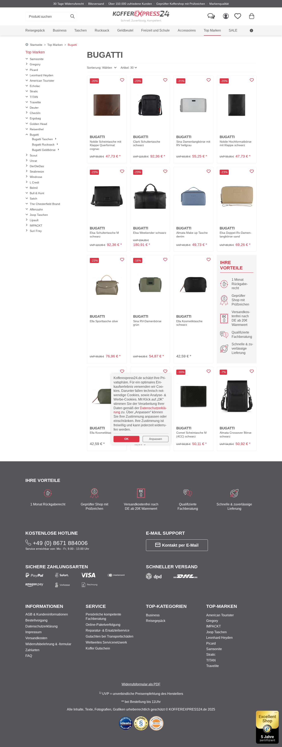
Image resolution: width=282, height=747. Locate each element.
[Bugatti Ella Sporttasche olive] (107, 284)
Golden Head (38, 124)
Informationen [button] (44, 606)
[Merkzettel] (239, 16)
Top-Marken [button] (221, 606)
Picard (34, 70)
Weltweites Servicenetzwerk (106, 642)
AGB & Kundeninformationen (230, 40)
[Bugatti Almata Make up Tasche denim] (193, 196)
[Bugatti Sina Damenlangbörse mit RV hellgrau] (193, 105)
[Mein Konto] (225, 16)
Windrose (36, 177)
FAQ (28, 656)
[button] (101, 67)
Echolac (35, 86)
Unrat (33, 160)
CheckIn (35, 113)
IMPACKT (36, 225)
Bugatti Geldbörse (44, 150)
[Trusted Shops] (267, 727)
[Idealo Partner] (125, 723)
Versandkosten (36, 638)
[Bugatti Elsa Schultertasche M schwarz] (107, 196)
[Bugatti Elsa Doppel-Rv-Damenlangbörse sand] (237, 196)
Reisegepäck (155, 620)
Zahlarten (32, 650)
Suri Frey (36, 231)
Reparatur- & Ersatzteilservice (107, 630)
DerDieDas (37, 166)
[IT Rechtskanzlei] (141, 723)
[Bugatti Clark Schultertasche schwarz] (150, 105)
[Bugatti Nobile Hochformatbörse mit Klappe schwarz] (237, 105)
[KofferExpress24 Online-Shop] (141, 16)
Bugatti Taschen (43, 139)
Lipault (34, 220)
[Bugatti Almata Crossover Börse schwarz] (237, 396)
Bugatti (34, 134)
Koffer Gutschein (98, 648)
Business (153, 615)
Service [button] (96, 606)
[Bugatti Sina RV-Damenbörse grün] (150, 284)
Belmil (34, 187)
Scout (33, 155)
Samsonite (37, 59)
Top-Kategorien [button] (166, 606)
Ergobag (35, 118)
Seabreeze (37, 171)
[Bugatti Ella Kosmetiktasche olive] (107, 396)
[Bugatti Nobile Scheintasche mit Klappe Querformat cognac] (107, 105)
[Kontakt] (211, 16)
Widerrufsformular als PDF (141, 684)
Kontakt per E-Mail (180, 545)
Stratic (34, 91)
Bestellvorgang (36, 620)
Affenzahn (36, 209)
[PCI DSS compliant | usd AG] (156, 723)
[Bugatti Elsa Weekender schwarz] (150, 196)
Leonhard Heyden (41, 75)
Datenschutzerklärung (41, 626)
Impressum (33, 632)
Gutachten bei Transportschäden (109, 636)
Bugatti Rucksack (43, 144)
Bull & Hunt (37, 193)
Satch (33, 198)
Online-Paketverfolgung (103, 624)
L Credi (34, 182)
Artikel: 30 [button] (127, 67)
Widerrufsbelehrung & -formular (48, 644)
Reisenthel (37, 129)
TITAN (34, 97)
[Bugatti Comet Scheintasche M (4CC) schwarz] (193, 396)
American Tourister (42, 80)
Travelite (35, 102)
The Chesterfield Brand (45, 204)
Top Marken (35, 52)
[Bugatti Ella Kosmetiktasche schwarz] (193, 284)
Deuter (34, 107)
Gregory (35, 64)
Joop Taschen (39, 214)
